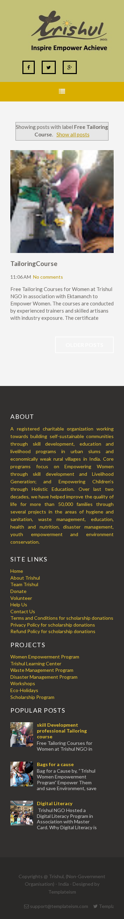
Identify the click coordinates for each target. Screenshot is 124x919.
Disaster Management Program (44, 677)
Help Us (18, 604)
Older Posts (84, 344)
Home (16, 571)
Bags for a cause (55, 764)
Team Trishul (24, 584)
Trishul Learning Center (35, 663)
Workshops (22, 683)
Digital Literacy (54, 803)
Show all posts (72, 134)
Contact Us (22, 611)
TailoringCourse (34, 263)
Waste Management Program (41, 670)
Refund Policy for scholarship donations (52, 631)
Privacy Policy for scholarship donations (52, 625)
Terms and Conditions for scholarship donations (61, 618)
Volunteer (21, 598)
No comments (48, 277)
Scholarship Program (32, 697)
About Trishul (25, 578)
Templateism (62, 892)
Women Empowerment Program (44, 657)
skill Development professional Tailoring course (62, 730)
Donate (18, 591)
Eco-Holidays (24, 690)
